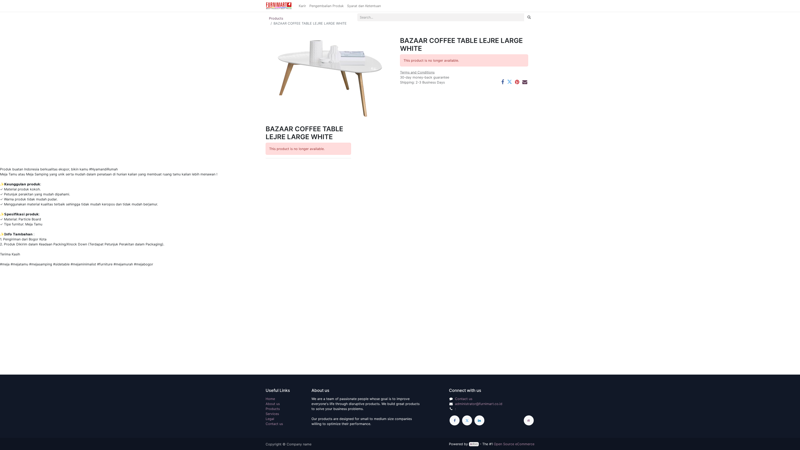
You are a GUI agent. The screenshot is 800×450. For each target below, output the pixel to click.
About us (273, 404)
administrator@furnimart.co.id (478, 404)
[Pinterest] (517, 81)
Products (276, 18)
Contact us (274, 424)
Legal (270, 419)
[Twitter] (509, 81)
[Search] (529, 17)
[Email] (524, 81)
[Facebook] (502, 81)
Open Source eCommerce (514, 444)
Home (270, 399)
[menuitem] (302, 6)
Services (272, 414)
